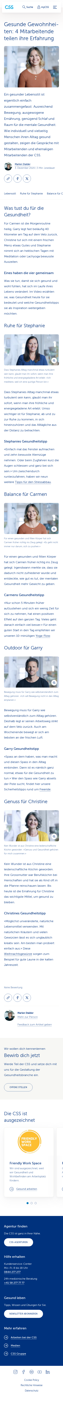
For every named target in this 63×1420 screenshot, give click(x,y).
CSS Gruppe (18, 1353)
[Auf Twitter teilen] (27, 179)
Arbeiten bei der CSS (24, 1337)
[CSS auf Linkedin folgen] (48, 1372)
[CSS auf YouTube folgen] (40, 1372)
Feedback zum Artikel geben (34, 1024)
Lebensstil (10, 193)
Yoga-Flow (43, 635)
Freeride (45, 789)
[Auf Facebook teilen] (17, 179)
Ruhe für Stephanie (31, 193)
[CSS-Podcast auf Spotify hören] (32, 1372)
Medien (15, 1345)
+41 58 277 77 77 (14, 1282)
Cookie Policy (31, 1380)
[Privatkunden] (9, 7)
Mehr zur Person (27, 1017)
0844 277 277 (12, 1272)
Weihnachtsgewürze (18, 954)
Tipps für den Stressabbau (33, 482)
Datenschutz (31, 1390)
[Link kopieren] (8, 179)
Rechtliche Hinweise (32, 1385)
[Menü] (55, 7)
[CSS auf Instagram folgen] (15, 1372)
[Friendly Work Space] (29, 1162)
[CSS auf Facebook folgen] (24, 1372)
